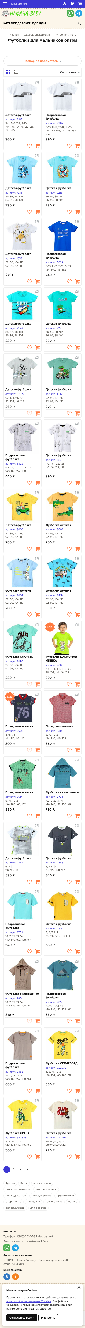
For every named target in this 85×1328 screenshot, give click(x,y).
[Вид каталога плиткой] (8, 72)
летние (72, 1201)
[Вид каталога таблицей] (16, 72)
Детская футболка (18, 115)
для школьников (46, 1189)
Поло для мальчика (19, 726)
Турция (10, 1183)
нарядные (33, 1201)
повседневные (41, 1195)
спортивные (13, 1201)
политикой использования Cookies (28, 1301)
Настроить (48, 1317)
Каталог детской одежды (24, 23)
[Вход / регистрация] (64, 4)
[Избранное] (72, 4)
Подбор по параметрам (40, 61)
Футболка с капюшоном (62, 792)
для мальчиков (15, 1208)
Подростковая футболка (56, 117)
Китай (24, 1183)
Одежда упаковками (37, 34)
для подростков (16, 1195)
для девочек (38, 1208)
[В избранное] (29, 146)
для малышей (42, 1183)
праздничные (65, 1195)
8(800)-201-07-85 (26, 1236)
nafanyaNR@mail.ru (40, 1241)
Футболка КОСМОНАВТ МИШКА (62, 658)
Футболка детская (58, 525)
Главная (14, 34)
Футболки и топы (66, 34)
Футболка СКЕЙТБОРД (62, 1063)
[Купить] (37, 146)
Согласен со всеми (21, 1317)
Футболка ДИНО (17, 1133)
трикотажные (54, 1201)
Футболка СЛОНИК (19, 657)
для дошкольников (18, 1189)
